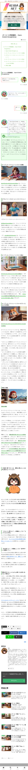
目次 (12, 43)
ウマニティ (14, 680)
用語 (19, 628)
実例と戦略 (8, 65)
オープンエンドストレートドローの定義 (15, 53)
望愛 (9, 648)
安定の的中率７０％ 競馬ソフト (15, 556)
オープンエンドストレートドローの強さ (15, 59)
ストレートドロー (6, 628)
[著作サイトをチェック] (9, 668)
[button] (18, 637)
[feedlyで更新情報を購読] (11, 668)
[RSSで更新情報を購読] (13, 668)
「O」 (10, 626)
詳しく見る (14, 25)
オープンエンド (17, 626)
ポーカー (4, 626)
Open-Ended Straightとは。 (12, 50)
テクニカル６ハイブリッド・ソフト (10, 600)
